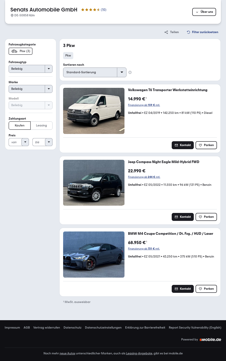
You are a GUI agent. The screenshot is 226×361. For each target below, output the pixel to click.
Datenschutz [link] (72, 327)
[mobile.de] (210, 339)
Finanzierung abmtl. (144, 105)
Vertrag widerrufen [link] (46, 327)
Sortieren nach (73, 65)
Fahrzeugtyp (17, 62)
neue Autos (67, 353)
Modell (14, 98)
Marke (13, 82)
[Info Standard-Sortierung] (130, 72)
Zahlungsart (17, 118)
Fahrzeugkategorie (22, 44)
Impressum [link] (12, 327)
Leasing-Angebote (139, 353)
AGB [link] (27, 327)
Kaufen (19, 125)
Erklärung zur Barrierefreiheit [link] (145, 327)
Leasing (41, 125)
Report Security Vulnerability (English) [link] (195, 327)
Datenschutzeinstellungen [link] (103, 327)
